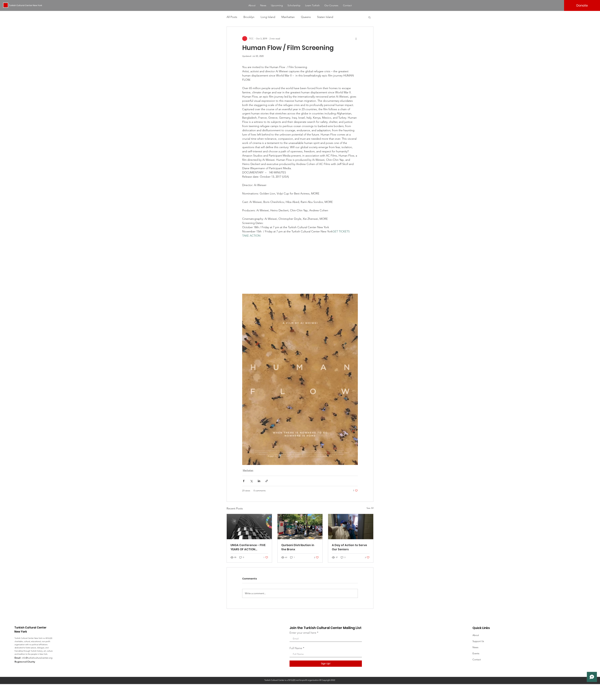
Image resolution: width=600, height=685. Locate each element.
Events (475, 653)
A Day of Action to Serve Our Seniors (349, 547)
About (475, 635)
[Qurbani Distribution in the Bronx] (300, 526)
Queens (306, 17)
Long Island (268, 17)
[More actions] (356, 38)
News (475, 647)
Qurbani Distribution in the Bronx (297, 547)
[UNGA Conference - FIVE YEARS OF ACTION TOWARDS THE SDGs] (249, 526)
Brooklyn (248, 17)
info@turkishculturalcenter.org (37, 657)
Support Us (478, 641)
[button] (369, 17)
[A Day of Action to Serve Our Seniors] (350, 526)
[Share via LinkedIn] (259, 480)
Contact (476, 659)
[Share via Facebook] (243, 480)
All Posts (232, 17)
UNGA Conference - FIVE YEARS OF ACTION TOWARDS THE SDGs (247, 547)
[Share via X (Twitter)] (251, 480)
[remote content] (300, 261)
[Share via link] (266, 480)
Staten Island (325, 17)
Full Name (296, 648)
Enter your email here (303, 632)
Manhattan (288, 17)
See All (370, 508)
